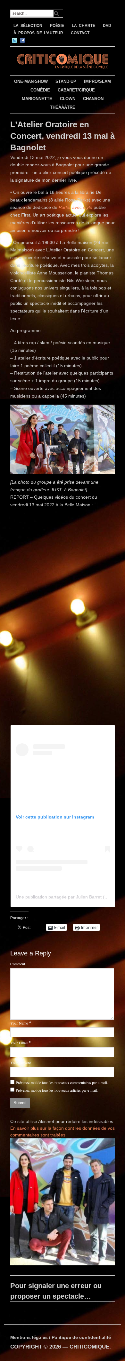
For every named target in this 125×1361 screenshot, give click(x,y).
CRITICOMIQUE (89, 1347)
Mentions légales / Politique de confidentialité (60, 1337)
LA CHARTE (83, 25)
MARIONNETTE (37, 98)
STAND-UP (65, 81)
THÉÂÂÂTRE (62, 107)
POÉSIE (57, 25)
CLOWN (67, 98)
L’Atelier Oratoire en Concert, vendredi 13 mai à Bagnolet (62, 136)
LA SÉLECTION (27, 25)
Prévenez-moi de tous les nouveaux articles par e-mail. (57, 1090)
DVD (107, 25)
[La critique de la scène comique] (62, 60)
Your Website (20, 1062)
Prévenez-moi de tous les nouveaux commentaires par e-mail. (62, 1082)
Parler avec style (75, 207)
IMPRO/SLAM (97, 81)
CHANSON (93, 98)
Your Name (19, 1022)
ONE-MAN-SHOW (31, 81)
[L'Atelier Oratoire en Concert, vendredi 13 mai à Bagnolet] (62, 1203)
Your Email (19, 1042)
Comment (17, 963)
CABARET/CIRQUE (76, 90)
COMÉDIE (40, 90)
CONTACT (80, 33)
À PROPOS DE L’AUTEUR (38, 33)
